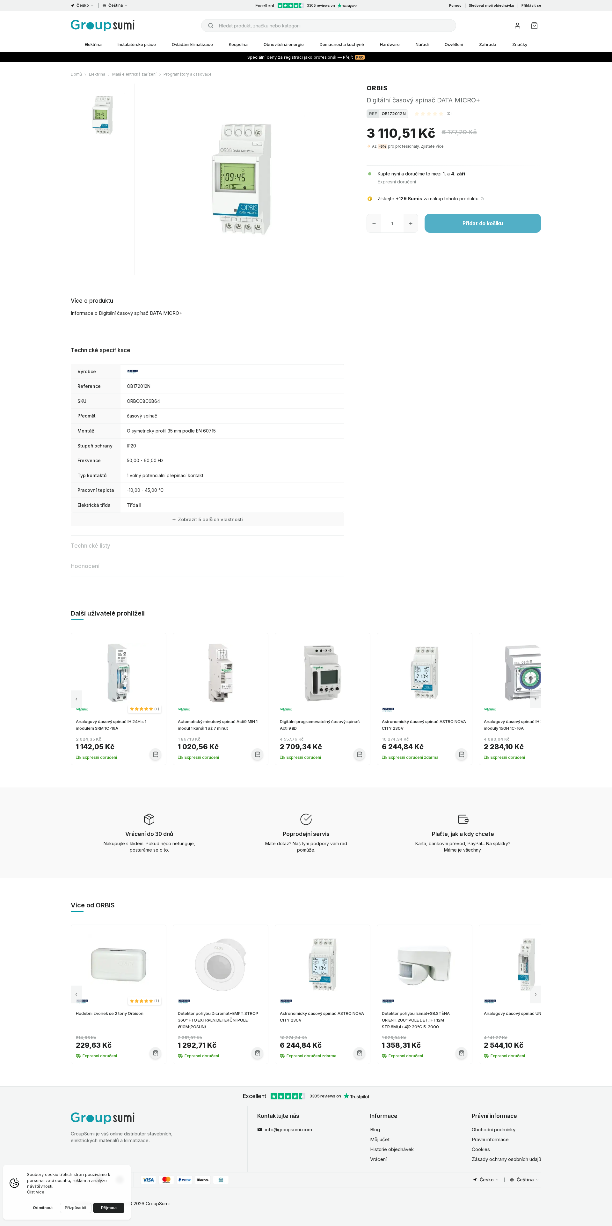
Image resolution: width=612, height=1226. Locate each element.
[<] (76, 699)
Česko (82, 5)
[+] (411, 223)
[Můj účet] (517, 26)
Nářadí (422, 44)
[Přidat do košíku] (155, 754)
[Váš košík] (534, 26)
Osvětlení (454, 44)
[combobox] (328, 25)
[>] (535, 699)
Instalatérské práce (137, 44)
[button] (433, 113)
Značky (519, 44)
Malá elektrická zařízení (134, 74)
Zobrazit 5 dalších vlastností (210, 519)
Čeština (115, 5)
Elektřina (93, 44)
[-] (374, 223)
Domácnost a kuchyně (342, 44)
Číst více (35, 1191)
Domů (76, 74)
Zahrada (487, 44)
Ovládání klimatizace (192, 44)
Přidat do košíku (483, 223)
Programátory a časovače (188, 74)
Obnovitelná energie (284, 44)
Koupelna (238, 44)
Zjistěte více (432, 146)
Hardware (390, 44)
